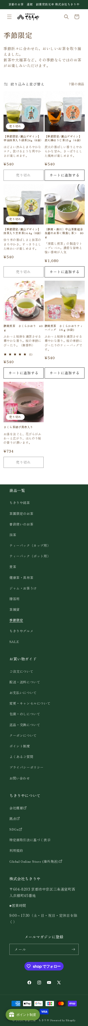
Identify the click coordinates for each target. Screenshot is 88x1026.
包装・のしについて (24, 713)
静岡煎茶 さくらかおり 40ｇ (23, 327)
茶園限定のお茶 (21, 513)
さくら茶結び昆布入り (18, 427)
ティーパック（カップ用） (29, 545)
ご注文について (21, 671)
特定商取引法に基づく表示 (29, 839)
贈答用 (14, 598)
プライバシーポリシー (26, 767)
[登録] (73, 949)
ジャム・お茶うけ (23, 588)
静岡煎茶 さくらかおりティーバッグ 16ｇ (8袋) (64, 327)
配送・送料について (24, 682)
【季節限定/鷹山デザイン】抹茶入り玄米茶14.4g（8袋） (23, 231)
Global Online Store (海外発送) (34, 861)
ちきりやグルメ (21, 631)
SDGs (14, 829)
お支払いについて (23, 692)
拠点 (12, 818)
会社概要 (16, 808)
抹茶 (12, 534)
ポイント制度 (19, 746)
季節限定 (16, 620)
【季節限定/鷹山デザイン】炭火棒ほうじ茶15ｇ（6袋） (64, 138)
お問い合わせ (19, 778)
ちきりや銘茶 (19, 502)
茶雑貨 (14, 609)
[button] (9, 17)
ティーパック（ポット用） (29, 556)
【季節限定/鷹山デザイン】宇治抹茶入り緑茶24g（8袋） (23, 138)
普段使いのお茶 (21, 524)
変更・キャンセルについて (29, 703)
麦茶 (12, 566)
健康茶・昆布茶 (21, 577)
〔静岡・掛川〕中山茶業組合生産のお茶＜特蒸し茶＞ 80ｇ (64, 232)
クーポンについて (23, 735)
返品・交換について (24, 724)
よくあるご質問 (21, 756)
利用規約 (16, 850)
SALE (14, 641)
